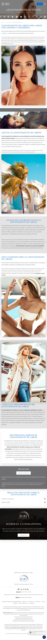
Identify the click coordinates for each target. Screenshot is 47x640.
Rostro (8, 22)
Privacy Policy (30, 601)
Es (5, 22)
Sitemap (24, 601)
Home (2, 22)
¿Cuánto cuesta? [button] (5, 502)
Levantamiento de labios (17, 22)
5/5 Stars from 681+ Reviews (26, 591)
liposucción (11, 43)
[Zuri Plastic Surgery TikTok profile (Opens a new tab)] (23, 589)
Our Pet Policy (37, 601)
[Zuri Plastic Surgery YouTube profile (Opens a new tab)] (22, 589)
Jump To (23, 109)
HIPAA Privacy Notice (23, 603)
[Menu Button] (45, 4)
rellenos (26, 262)
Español (40, 4)
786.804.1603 (23, 469)
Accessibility (31, 603)
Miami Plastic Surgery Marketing (25, 597)
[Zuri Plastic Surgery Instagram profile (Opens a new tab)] (18, 589)
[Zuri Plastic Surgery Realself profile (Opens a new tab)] (28, 589)
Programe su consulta (23, 473)
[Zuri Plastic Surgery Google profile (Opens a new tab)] (25, 589)
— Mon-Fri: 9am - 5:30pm (23, 572)
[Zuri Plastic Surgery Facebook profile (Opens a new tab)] (20, 589)
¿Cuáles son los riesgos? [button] (7, 498)
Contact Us (22, 535)
